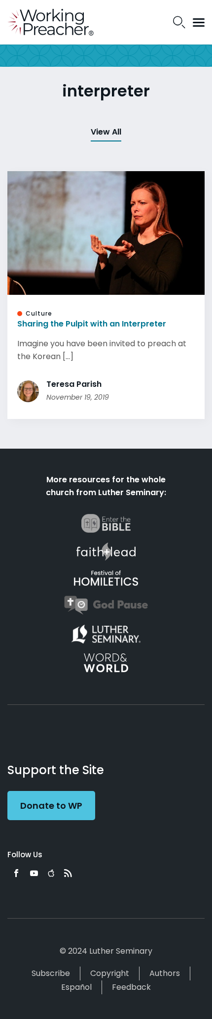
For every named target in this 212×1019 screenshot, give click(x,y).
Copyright (109, 973)
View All (106, 132)
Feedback (131, 987)
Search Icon (179, 22)
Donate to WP (51, 805)
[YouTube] (34, 873)
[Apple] (51, 873)
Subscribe (51, 973)
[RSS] (68, 873)
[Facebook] (16, 873)
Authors (164, 973)
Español (76, 987)
